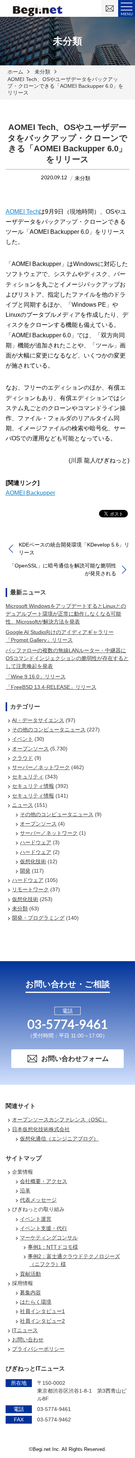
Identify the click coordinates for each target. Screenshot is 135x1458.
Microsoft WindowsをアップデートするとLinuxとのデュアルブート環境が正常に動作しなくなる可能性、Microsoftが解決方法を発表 (66, 614)
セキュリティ (28, 777)
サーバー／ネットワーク (41, 767)
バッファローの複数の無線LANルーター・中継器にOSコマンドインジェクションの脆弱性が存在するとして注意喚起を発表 (67, 658)
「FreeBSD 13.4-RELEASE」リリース (51, 687)
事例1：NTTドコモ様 (53, 1247)
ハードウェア (35, 842)
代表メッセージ (38, 1200)
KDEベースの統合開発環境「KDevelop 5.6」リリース (74, 548)
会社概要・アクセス (43, 1181)
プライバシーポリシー (38, 1349)
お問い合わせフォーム (75, 1058)
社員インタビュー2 (42, 1321)
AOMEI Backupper (30, 493)
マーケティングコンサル (49, 1238)
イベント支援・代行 (43, 1228)
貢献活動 (30, 1274)
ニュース (22, 805)
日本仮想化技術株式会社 (41, 1129)
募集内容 (30, 1293)
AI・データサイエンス (38, 720)
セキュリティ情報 (33, 786)
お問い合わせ (28, 1340)
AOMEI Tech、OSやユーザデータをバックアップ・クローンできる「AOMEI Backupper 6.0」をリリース (65, 86)
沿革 (25, 1191)
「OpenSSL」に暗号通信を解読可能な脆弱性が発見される (62, 569)
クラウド (22, 758)
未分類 (42, 72)
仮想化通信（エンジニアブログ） (59, 1139)
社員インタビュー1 (42, 1311)
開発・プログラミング (38, 918)
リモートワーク (30, 889)
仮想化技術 (33, 861)
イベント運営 (35, 1219)
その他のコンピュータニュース (49, 730)
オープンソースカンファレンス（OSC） (59, 1120)
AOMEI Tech (22, 211)
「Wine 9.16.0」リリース (36, 677)
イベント (22, 739)
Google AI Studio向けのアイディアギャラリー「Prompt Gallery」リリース (60, 636)
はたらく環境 (35, 1302)
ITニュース (25, 1330)
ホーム (15, 72)
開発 (25, 871)
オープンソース (30, 749)
